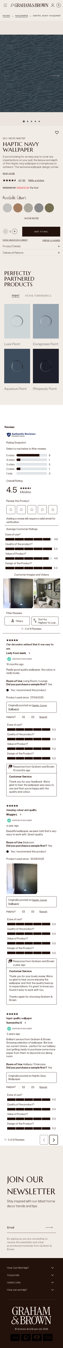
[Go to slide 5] (39, 121)
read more (9, 173)
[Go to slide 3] (31, 121)
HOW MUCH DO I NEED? (15, 240)
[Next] (55, 75)
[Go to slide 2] (27, 121)
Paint (16, 295)
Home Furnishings (38, 295)
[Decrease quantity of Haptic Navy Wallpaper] (5, 232)
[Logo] (31, 5)
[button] (51, 240)
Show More (31, 218)
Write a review (36, 180)
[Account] (52, 5)
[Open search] (12, 5)
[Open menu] (5, 5)
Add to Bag (41, 231)
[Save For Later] (57, 132)
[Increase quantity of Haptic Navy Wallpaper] (14, 232)
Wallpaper (21, 15)
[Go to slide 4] (35, 121)
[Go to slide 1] (24, 121)
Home (6, 15)
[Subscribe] (49, 1227)
